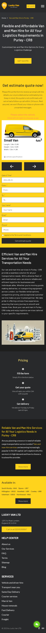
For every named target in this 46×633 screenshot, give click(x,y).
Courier (5, 614)
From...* (4, 185)
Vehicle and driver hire (12, 582)
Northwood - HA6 (24, 494)
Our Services (8, 548)
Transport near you (11, 587)
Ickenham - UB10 (8, 494)
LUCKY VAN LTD (11, 514)
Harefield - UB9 (23, 491)
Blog (4, 567)
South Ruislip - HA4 (9, 488)
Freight (5, 619)
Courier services (9, 596)
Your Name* (6, 205)
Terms (5, 557)
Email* (4, 215)
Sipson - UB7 (23, 488)
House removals (9, 605)
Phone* (4, 225)
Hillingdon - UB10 (9, 491)
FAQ (4, 553)
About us (6, 544)
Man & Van (7, 601)
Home (4, 18)
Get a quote (30, 6)
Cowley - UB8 (36, 491)
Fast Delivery (8, 610)
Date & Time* (7, 175)
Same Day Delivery (11, 591)
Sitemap (5, 562)
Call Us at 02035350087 (16, 529)
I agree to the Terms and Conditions (17, 235)
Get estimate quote (23, 241)
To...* (3, 195)
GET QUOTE (23, 61)
